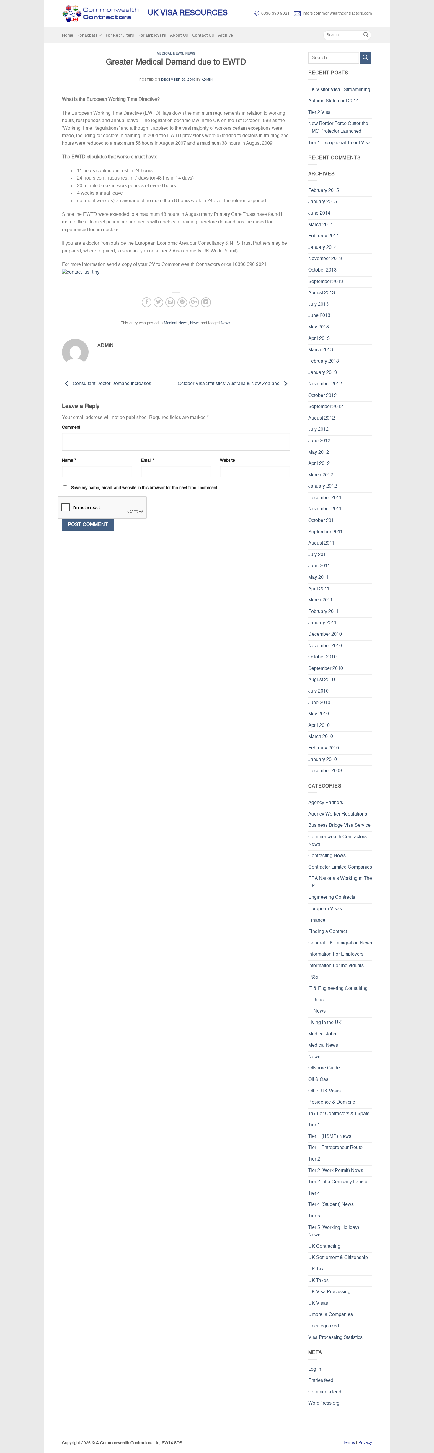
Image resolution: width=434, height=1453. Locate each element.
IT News (317, 1011)
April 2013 (319, 338)
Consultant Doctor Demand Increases (111, 384)
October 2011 (322, 520)
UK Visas (318, 1303)
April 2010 (319, 725)
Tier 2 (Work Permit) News (335, 1170)
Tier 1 (314, 1125)
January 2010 (322, 759)
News (190, 53)
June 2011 (319, 566)
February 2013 (323, 361)
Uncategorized (323, 1326)
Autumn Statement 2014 (333, 101)
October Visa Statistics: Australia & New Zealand (229, 384)
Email (147, 460)
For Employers (152, 35)
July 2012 (318, 429)
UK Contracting (324, 1246)
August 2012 (321, 418)
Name (69, 460)
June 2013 (319, 315)
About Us (179, 35)
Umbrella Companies (330, 1314)
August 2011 (321, 543)
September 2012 (325, 407)
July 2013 (318, 304)
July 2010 (318, 691)
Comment (71, 427)
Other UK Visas (324, 1091)
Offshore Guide (324, 1068)
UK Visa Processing (329, 1292)
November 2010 (325, 646)
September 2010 (325, 668)
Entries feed (320, 1380)
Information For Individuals (336, 966)
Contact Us (203, 35)
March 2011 (320, 600)
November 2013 (325, 259)
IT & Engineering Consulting (338, 988)
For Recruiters (120, 35)
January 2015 (322, 202)
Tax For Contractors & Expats (338, 1114)
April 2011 (318, 589)
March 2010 (320, 736)
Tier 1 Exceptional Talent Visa (339, 143)
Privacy (365, 1443)
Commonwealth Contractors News (337, 841)
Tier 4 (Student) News (331, 1204)
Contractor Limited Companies (340, 867)
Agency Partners (325, 803)
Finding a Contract (327, 931)
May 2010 (318, 714)
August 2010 (321, 680)
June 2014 (319, 213)
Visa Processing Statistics (335, 1337)
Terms (349, 1443)
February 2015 (323, 190)
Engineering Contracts (331, 897)
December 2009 (325, 771)
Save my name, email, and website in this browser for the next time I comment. (144, 488)
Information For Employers (335, 954)
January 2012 (322, 486)
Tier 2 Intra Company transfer (338, 1182)
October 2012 (322, 395)
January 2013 (322, 372)
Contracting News (327, 856)
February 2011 (323, 611)
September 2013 (325, 282)
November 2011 (325, 509)
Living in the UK (325, 1022)
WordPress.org (324, 1403)
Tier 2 (314, 1159)
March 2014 (320, 225)
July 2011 (318, 555)
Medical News (170, 53)
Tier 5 (314, 1216)
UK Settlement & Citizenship (338, 1257)
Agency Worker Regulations (337, 814)
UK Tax (316, 1269)
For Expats (87, 35)
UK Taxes (318, 1280)
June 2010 (319, 703)
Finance (316, 920)
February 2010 (323, 748)
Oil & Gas (318, 1079)
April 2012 (319, 463)
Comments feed (324, 1392)
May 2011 (318, 577)
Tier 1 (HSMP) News (329, 1136)
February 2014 (323, 236)
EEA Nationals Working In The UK (340, 882)
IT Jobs (316, 1000)
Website (227, 460)
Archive (225, 35)
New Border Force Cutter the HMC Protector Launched (338, 127)
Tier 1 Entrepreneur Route (335, 1147)
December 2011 (325, 498)
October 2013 (322, 270)
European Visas (325, 909)
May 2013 (318, 327)
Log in (314, 1369)
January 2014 (322, 247)
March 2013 (320, 350)
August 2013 (321, 293)
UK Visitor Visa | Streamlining (339, 90)
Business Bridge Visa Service (339, 825)
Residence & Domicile (331, 1102)
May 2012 (318, 452)
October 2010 (322, 657)
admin (207, 80)
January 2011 (322, 623)
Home (67, 35)
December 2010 (325, 634)
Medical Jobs (322, 1034)
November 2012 (325, 384)
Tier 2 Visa (319, 112)
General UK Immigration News (340, 943)
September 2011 (325, 532)
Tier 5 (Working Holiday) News (333, 1231)
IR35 (313, 977)
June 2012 (319, 441)
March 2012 (320, 475)
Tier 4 (314, 1193)
